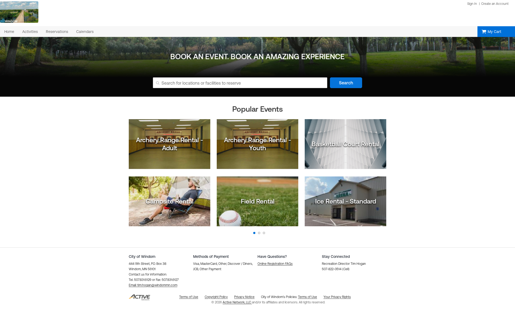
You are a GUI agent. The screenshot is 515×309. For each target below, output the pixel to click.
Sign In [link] (472, 4)
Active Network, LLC (237, 302)
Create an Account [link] (495, 4)
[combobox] (244, 83)
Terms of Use (307, 297)
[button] (153, 285)
